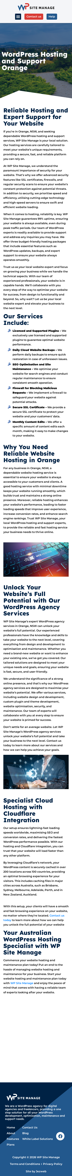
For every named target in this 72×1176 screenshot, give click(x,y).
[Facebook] (60, 1136)
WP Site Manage (21, 983)
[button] (18, 17)
